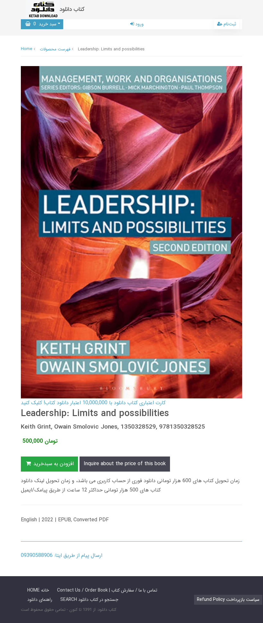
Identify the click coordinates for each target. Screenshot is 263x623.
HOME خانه (38, 590)
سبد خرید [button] (43, 24)
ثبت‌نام (229, 24)
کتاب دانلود (72, 9)
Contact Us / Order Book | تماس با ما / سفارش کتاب (107, 590)
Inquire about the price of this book (125, 464)
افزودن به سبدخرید (53, 464)
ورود (139, 24)
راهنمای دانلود (39, 599)
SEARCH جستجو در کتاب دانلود (89, 599)
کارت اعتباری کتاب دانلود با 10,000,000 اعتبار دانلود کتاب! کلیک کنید (93, 403)
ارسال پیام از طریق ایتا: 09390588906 (61, 555)
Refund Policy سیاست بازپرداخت (228, 599)
